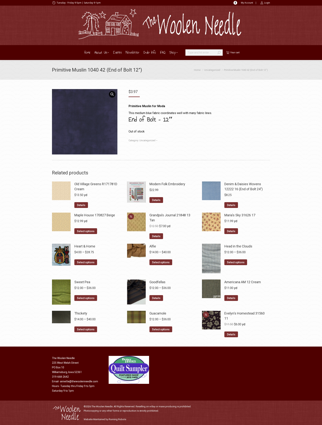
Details (81, 205)
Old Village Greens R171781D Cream (95, 186)
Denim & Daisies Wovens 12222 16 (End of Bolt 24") (243, 186)
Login (267, 2)
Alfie (152, 246)
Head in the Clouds (238, 246)
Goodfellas (157, 282)
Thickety (80, 313)
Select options (85, 231)
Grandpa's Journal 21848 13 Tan (169, 217)
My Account (247, 2)
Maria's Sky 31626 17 (239, 215)
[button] (112, 94)
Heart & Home (84, 246)
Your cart (235, 52)
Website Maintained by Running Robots (105, 419)
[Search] (218, 52)
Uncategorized (147, 140)
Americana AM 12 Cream (242, 282)
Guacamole (157, 313)
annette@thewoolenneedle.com (79, 381)
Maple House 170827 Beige (94, 215)
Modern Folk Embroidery (167, 184)
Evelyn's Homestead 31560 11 (244, 315)
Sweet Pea (82, 282)
